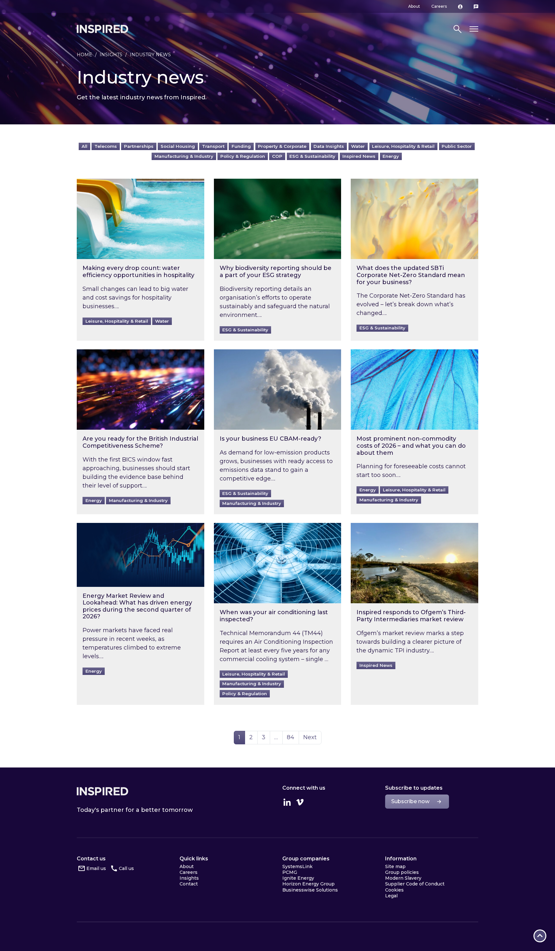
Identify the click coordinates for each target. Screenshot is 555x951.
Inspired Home (102, 29)
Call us (126, 868)
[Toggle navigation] (474, 29)
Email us (96, 868)
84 (292, 737)
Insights (111, 55)
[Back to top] (539, 935)
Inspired (102, 791)
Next (310, 737)
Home (84, 55)
